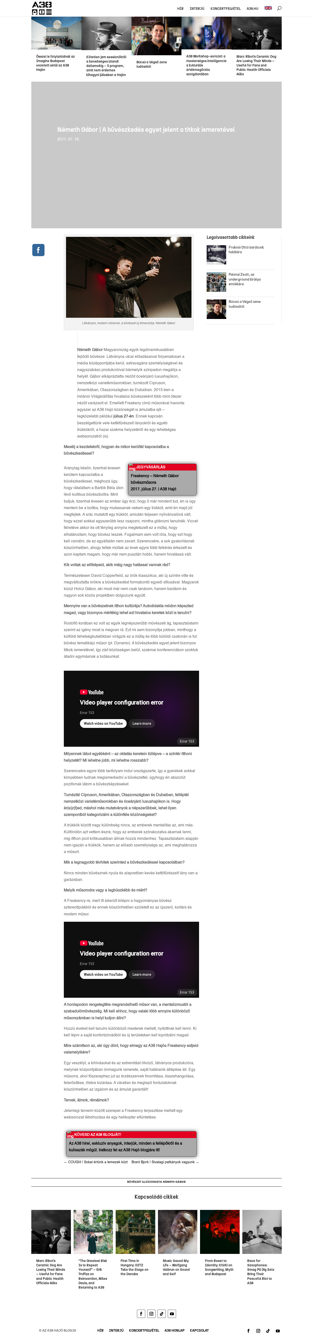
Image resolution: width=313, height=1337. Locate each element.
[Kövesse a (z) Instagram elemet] (151, 1314)
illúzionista (152, 1182)
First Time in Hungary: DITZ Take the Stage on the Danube (134, 1267)
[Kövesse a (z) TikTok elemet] (161, 1314)
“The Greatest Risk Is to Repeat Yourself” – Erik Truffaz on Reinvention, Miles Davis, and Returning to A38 (92, 1274)
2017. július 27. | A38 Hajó (153, 489)
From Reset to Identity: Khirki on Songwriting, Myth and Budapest (219, 1267)
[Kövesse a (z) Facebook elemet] (141, 1314)
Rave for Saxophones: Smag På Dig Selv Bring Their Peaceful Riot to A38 (260, 1272)
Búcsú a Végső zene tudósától (151, 64)
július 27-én (123, 416)
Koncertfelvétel (226, 9)
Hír (180, 9)
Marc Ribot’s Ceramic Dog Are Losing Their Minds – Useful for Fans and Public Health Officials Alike (256, 66)
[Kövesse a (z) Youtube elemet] (172, 1314)
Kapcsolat (199, 1331)
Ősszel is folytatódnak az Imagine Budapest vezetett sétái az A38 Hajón (55, 63)
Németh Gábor (174, 1182)
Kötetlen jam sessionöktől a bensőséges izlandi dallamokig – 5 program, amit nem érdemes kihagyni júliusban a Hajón (106, 66)
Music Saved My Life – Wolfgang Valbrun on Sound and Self (176, 1267)
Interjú (197, 9)
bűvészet (134, 1182)
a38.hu (252, 9)
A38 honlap (175, 1331)
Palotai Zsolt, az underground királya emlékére (245, 279)
